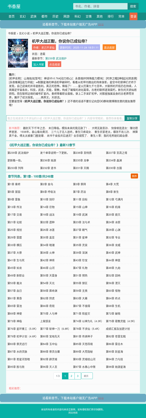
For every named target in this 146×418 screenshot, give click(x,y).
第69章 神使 (14, 313)
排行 (111, 16)
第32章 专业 (113, 237)
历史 (55, 16)
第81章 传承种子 (83, 336)
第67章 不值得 (81, 306)
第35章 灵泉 (80, 245)
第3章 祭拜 (79, 184)
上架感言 (45, 321)
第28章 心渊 (113, 230)
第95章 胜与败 (16, 367)
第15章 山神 (80, 207)
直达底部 (109, 47)
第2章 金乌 (46, 184)
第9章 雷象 (13, 199)
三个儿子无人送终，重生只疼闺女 (71, 132)
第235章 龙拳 (81, 160)
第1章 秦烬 (13, 184)
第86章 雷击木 (114, 344)
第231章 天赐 (81, 168)
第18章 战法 (47, 214)
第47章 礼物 (80, 268)
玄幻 (23, 16)
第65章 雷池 (14, 306)
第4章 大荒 (112, 184)
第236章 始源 (48, 160)
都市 (44, 16)
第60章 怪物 (113, 290)
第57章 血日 (14, 290)
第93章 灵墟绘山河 (84, 359)
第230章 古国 (114, 168)
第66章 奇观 (47, 306)
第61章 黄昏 (14, 298)
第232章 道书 (48, 168)
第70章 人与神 (48, 313)
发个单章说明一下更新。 (54, 152)
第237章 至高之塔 (116, 152)
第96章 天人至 (48, 367)
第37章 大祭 (14, 252)
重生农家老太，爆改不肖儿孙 (111, 132)
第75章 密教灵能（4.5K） (121, 321)
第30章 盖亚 (47, 237)
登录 (133, 16)
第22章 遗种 (47, 222)
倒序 (134, 176)
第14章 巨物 (47, 207)
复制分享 (132, 118)
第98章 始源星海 (116, 367)
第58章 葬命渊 (48, 290)
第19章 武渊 (80, 214)
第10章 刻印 (47, 199)
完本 (121, 16)
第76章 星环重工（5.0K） (22, 328)
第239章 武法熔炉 (56, 58)
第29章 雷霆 (14, 237)
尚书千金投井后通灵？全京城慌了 (67, 135)
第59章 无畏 (80, 290)
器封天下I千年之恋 (34, 128)
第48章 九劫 (113, 268)
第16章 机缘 (113, 207)
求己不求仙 (48, 47)
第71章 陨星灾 (81, 313)
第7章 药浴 (79, 191)
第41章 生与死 (16, 260)
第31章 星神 (80, 237)
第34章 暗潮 (47, 245)
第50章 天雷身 (48, 275)
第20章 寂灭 (113, 214)
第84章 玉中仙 (48, 344)
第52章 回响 (113, 275)
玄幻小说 (24, 33)
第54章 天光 (47, 283)
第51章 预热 (80, 275)
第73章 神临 (14, 321)
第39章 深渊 (80, 252)
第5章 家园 (13, 191)
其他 (100, 16)
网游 (66, 16)
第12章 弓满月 (114, 199)
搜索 (133, 6)
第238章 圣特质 (82, 152)
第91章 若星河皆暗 (18, 359)
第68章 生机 (113, 306)
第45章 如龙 (14, 268)
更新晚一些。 (15, 160)
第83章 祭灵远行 (17, 344)
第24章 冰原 (113, 222)
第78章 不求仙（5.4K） (87, 328)
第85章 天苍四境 (83, 344)
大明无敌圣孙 (100, 128)
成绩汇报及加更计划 (118, 328)
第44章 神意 (113, 260)
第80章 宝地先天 (50, 336)
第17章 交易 (14, 214)
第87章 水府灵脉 (17, 351)
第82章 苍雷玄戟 (116, 336)
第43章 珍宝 (80, 260)
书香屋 (14, 6)
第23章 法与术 (81, 222)
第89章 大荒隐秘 (83, 351)
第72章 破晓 (113, 313)
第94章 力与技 (114, 359)
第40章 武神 (113, 252)
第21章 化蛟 (14, 222)
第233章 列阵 (15, 168)
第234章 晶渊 (114, 160)
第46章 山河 (47, 268)
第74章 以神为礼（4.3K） (88, 321)
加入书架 (38, 64)
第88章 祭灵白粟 (50, 351)
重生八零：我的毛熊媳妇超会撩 (109, 135)
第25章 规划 (14, 230)
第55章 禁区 (80, 283)
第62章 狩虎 (47, 298)
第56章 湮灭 (113, 283)
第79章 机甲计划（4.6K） (22, 336)
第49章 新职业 (16, 275)
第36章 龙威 (113, 245)
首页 (12, 16)
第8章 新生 (112, 191)
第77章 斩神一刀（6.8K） (55, 328)
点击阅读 (54, 64)
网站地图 (73, 412)
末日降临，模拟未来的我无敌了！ (68, 128)
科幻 (78, 16)
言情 (89, 16)
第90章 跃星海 (114, 351)
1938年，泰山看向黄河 (34, 132)
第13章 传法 (14, 207)
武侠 (33, 16)
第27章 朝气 (80, 230)
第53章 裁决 (14, 283)
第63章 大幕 (80, 298)
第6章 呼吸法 (48, 191)
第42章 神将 (47, 260)
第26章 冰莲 (47, 230)
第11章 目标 (80, 199)
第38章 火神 (47, 252)
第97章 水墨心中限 (84, 367)
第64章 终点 (113, 298)
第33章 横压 (14, 245)
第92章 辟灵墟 (48, 359)
